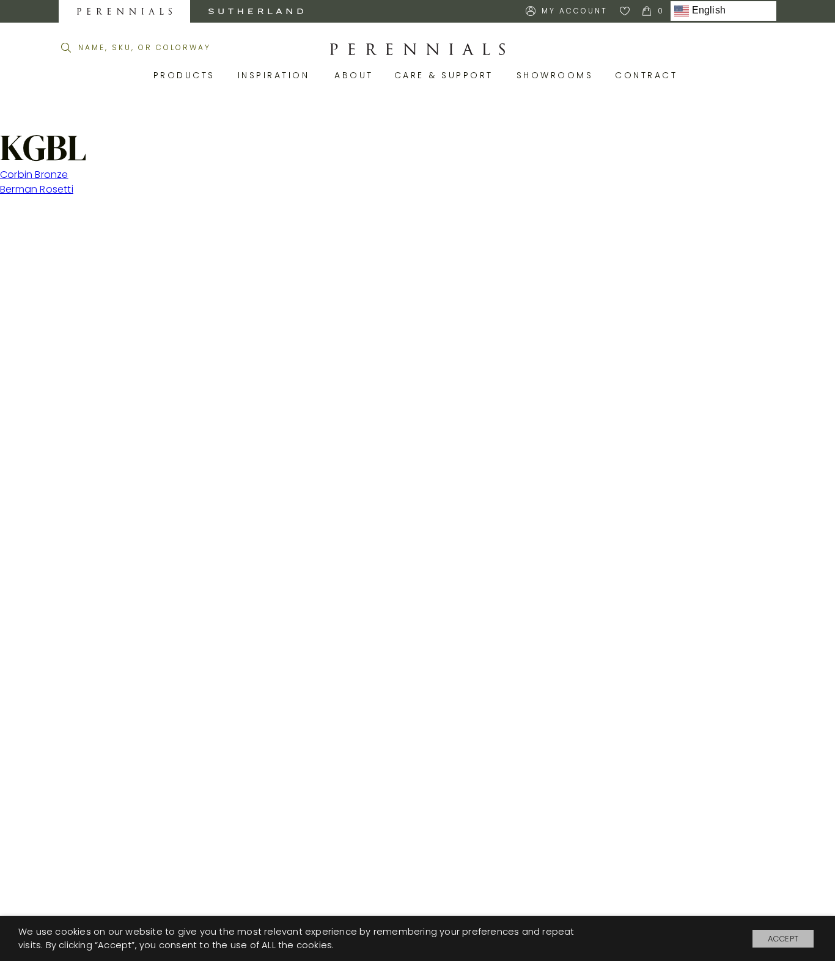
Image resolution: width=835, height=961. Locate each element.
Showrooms (557, 75)
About (355, 75)
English (707, 11)
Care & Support (446, 75)
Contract (648, 75)
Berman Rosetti (36, 189)
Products (186, 75)
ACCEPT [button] (783, 938)
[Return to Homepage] (417, 49)
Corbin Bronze (34, 175)
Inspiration (277, 75)
